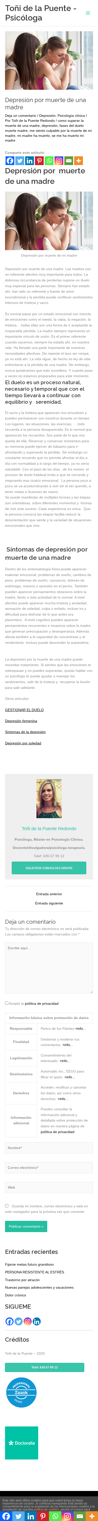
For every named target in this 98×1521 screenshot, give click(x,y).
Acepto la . (34, 1003)
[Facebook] (10, 160)
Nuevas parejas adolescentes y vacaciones (39, 1287)
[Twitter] (19, 160)
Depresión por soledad (23, 743)
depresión (50, 126)
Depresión (47, 116)
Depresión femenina (21, 721)
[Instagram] (59, 160)
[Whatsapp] (49, 160)
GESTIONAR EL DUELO (24, 710)
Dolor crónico (15, 1295)
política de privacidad (42, 1003)
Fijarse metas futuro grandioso (29, 1264)
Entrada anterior (49, 894)
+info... (80, 1029)
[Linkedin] (29, 160)
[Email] (68, 160)
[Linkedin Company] (37, 1321)
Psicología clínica (71, 116)
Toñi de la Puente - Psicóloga (41, 13)
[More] (78, 160)
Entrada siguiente (49, 903)
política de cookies (46, 1509)
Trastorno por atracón (22, 1280)
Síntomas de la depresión (25, 732)
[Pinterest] (39, 160)
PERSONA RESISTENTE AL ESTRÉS (34, 1272)
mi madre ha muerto (33, 136)
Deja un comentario (20, 116)
